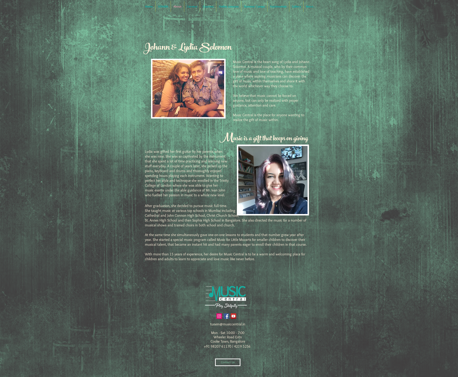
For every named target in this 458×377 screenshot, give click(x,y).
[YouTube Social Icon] (233, 316)
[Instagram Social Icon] (219, 316)
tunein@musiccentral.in (227, 324)
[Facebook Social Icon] (226, 316)
